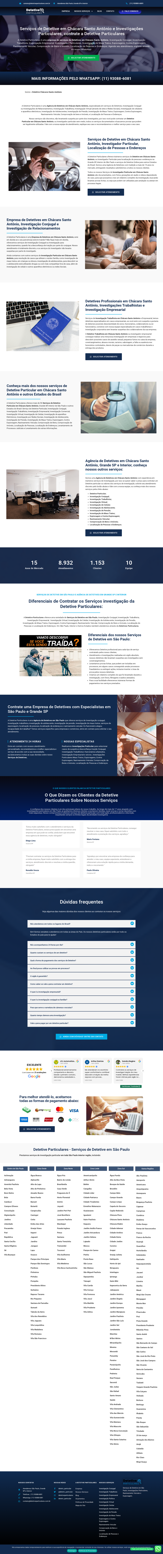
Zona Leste (94, 1169)
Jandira (34, 1241)
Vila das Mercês (117, 1413)
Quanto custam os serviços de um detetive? (48, 953)
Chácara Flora (116, 1215)
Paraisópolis (115, 1365)
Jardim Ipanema (117, 1307)
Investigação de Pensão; (100, 510)
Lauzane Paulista (64, 1219)
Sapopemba (88, 1277)
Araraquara (141, 1193)
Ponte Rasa (88, 1259)
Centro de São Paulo (15, 1169)
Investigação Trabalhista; (101, 499)
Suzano (139, 1378)
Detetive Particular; (98, 494)
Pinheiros (35, 1272)
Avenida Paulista (11, 1184)
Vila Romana (36, 1334)
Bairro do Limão (64, 1180)
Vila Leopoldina (37, 1325)
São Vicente (141, 1365)
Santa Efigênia (10, 1246)
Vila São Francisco (38, 1338)
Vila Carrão (88, 1285)
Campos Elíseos (11, 1206)
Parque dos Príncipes (40, 1259)
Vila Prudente (89, 1307)
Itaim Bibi (114, 1281)
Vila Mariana (115, 1422)
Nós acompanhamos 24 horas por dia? (46, 945)
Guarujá (139, 1242)
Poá (138, 1316)
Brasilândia (62, 1184)
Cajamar (139, 1206)
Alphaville (35, 1180)
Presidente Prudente (145, 1325)
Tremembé (61, 1246)
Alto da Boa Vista (117, 1180)
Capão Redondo (117, 1211)
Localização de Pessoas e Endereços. (106, 525)
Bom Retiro (9, 1193)
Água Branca (36, 1175)
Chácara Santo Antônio (120, 1219)
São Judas (114, 1387)
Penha (86, 1255)
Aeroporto (140, 1180)
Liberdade (8, 1224)
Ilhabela (139, 1413)
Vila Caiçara (141, 1391)
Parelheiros (115, 1369)
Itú (137, 1268)
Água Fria (61, 1175)
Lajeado (86, 1241)
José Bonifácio (63, 1215)
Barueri (34, 1202)
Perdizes (34, 1268)
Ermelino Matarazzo (92, 1206)
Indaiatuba (141, 1255)
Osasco (34, 1255)
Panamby (114, 1356)
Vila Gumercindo (117, 1417)
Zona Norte (68, 1169)
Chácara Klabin (116, 1224)
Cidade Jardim (116, 1241)
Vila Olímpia (115, 1435)
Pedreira (113, 1373)
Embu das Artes (37, 1224)
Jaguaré (34, 1237)
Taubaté (139, 1383)
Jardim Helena (89, 1237)
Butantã (34, 1206)
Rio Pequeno (36, 1299)
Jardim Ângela (116, 1299)
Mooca (86, 1246)
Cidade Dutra (115, 1237)
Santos (139, 1338)
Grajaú (112, 1250)
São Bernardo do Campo (146, 1343)
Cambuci (8, 1202)
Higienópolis (9, 1215)
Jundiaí (139, 1277)
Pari (6, 1233)
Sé (5, 1250)
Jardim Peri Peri (64, 1211)
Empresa (66, 11)
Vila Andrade (115, 1404)
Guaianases (88, 1211)
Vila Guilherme (63, 1255)
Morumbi (114, 1351)
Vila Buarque (9, 1255)
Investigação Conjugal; (99, 496)
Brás (6, 1197)
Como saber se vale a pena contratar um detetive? (51, 984)
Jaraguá (34, 1246)
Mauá (138, 1290)
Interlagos (114, 1272)
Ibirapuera (114, 1268)
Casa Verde (62, 1189)
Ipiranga (113, 1277)
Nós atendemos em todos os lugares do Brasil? (50, 924)
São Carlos (141, 1352)
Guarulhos (140, 1246)
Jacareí (139, 1272)
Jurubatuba (115, 1329)
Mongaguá (141, 1299)
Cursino (113, 1246)
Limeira (139, 1281)
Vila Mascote (115, 1426)
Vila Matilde (88, 1303)
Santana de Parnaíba (39, 1303)
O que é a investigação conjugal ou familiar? (48, 1000)
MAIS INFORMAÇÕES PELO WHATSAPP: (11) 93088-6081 (81, 78)
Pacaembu (8, 1228)
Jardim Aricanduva (91, 1233)
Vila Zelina (88, 1312)
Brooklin (113, 1189)
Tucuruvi (61, 1250)
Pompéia (34, 1281)
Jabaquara (114, 1290)
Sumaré (34, 1307)
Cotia (33, 1219)
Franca (139, 1233)
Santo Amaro (115, 1395)
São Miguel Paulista (92, 1272)
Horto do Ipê (115, 1263)
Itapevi (33, 1233)
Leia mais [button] (57, 1080)
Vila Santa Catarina (118, 1439)
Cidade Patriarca (90, 1197)
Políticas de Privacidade (87, 1551)
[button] (81, 924)
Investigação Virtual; (99, 502)
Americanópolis (90, 1175)
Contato (110, 11)
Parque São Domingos (40, 1263)
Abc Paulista (141, 1176)
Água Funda (115, 1175)
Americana (141, 1184)
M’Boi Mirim (115, 1338)
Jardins (7, 1219)
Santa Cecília (9, 1241)
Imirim (60, 1202)
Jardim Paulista (117, 1316)
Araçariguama (142, 1189)
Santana (60, 1237)
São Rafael (114, 1391)
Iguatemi (87, 1215)
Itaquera (87, 1224)
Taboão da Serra (37, 1312)
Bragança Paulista (144, 1202)
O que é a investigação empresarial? (45, 992)
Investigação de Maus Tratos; (102, 513)
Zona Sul (121, 1169)
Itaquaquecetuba (143, 1264)
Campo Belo (115, 1193)
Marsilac (113, 1334)
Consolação (9, 1211)
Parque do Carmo (90, 1250)
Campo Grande (116, 1197)
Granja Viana (36, 1228)
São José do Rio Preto (145, 1356)
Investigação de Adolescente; (102, 508)
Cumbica (140, 1215)
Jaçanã (60, 1206)
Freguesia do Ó (63, 1193)
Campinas (140, 1211)
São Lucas (87, 1263)
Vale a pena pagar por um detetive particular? (49, 1023)
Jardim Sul (114, 1325)
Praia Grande (141, 1321)
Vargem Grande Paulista (146, 1387)
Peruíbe (139, 1308)
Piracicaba (140, 1312)
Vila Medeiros (63, 1263)
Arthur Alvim (88, 1180)
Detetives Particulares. (129, 626)
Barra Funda (36, 1197)
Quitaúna (34, 1290)
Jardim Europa (116, 1303)
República (8, 1237)
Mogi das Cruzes (143, 1294)
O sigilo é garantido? (39, 976)
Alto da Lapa (36, 1184)
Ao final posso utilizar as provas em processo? (50, 968)
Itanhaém (140, 1259)
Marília (139, 1286)
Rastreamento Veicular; (100, 519)
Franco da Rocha (143, 1237)
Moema (113, 1347)
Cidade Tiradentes (91, 1202)
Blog (99, 11)
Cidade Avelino (116, 1233)
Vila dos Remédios (39, 1316)
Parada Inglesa (63, 1228)
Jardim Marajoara (117, 1312)
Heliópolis (114, 1259)
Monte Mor (141, 1303)
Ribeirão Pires (142, 1330)
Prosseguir (72, 1551)
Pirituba (34, 1277)
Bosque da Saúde (117, 1184)
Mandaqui (61, 1224)
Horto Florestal (63, 1197)
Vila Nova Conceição (119, 1431)
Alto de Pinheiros (38, 1189)
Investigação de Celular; (100, 505)
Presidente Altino (38, 1285)
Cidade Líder (88, 1193)
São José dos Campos (145, 1360)
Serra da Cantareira (144, 1369)
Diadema (140, 1220)
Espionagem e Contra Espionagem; (105, 516)
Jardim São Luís (117, 1321)
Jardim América (117, 1294)
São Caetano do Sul (144, 1347)
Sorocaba (140, 1374)
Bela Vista (8, 1189)
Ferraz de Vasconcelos (146, 1228)
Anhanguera (9, 1180)
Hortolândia (141, 1250)
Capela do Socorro (118, 1206)
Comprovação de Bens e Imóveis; (104, 522)
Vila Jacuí (87, 1299)
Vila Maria (61, 1259)
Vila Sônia (114, 1444)
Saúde (112, 1400)
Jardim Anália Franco (92, 1228)
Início (27, 92)
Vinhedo (140, 1396)
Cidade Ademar (116, 1228)
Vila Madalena (37, 1329)
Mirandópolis (115, 1343)
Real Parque (115, 1378)
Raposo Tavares (37, 1294)
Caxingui (34, 1215)
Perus (59, 1233)
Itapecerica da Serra (118, 1285)
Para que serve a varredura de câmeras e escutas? (51, 1007)
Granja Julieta (116, 1255)
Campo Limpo (116, 1202)
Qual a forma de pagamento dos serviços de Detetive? (53, 960)
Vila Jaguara (36, 1321)
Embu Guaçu (141, 1224)
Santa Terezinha (64, 1241)
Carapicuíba (36, 1211)
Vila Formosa (89, 1294)
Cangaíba (87, 1189)
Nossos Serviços (82, 11)
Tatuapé (86, 1281)
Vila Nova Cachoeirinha (67, 1268)
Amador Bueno (37, 1193)
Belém (86, 1184)
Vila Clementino (117, 1409)
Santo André (141, 1334)
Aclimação (8, 1175)
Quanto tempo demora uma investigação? (48, 1015)
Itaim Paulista (89, 1219)
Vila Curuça (88, 1290)
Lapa (33, 1250)
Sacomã (113, 1382)
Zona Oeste (41, 1169)
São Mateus (88, 1268)
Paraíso (113, 1360)
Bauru (138, 1198)
